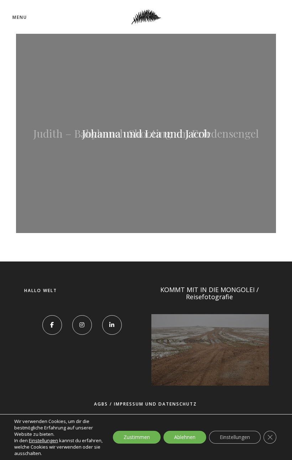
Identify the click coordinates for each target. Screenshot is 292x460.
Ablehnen (184, 437)
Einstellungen (43, 440)
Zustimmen (137, 437)
